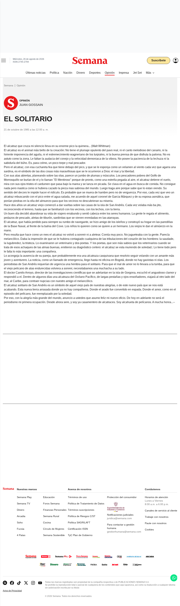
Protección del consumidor (122, 497)
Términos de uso (77, 497)
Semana (8, 85)
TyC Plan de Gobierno (80, 535)
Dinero (20, 509)
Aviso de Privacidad (16, 590)
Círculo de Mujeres (53, 528)
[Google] (5, 583)
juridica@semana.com (119, 518)
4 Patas (21, 535)
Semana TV (23, 503)
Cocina (47, 522)
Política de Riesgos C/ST (81, 516)
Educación (49, 497)
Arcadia (21, 516)
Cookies (149, 529)
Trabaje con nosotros (156, 516)
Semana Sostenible (54, 535)
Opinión (21, 85)
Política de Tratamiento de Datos (86, 503)
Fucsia (20, 528)
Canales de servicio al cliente (161, 510)
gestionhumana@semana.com (124, 531)
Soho (20, 522)
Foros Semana (51, 503)
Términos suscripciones (81, 509)
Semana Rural (51, 516)
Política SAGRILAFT (79, 522)
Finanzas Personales (54, 509)
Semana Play (24, 497)
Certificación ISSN (78, 528)
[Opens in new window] (12, 583)
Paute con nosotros (155, 523)
